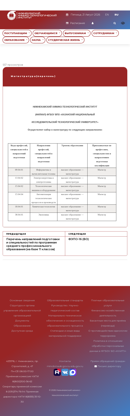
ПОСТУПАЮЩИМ (16, 33)
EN (107, 14)
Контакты (65, 361)
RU (116, 14)
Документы (22, 320)
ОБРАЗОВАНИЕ (15, 40)
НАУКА (37, 40)
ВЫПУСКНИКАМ (76, 33)
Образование (22, 325)
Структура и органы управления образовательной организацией (22, 310)
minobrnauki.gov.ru (58, 366)
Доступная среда (22, 330)
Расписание (77, 23)
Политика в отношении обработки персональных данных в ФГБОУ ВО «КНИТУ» (108, 346)
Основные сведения (22, 300)
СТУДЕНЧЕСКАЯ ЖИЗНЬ (64, 40)
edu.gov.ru (77, 366)
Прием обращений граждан (107, 361)
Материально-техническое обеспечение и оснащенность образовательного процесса (65, 320)
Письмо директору (109, 366)
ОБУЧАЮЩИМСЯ (46, 33)
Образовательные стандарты (65, 300)
